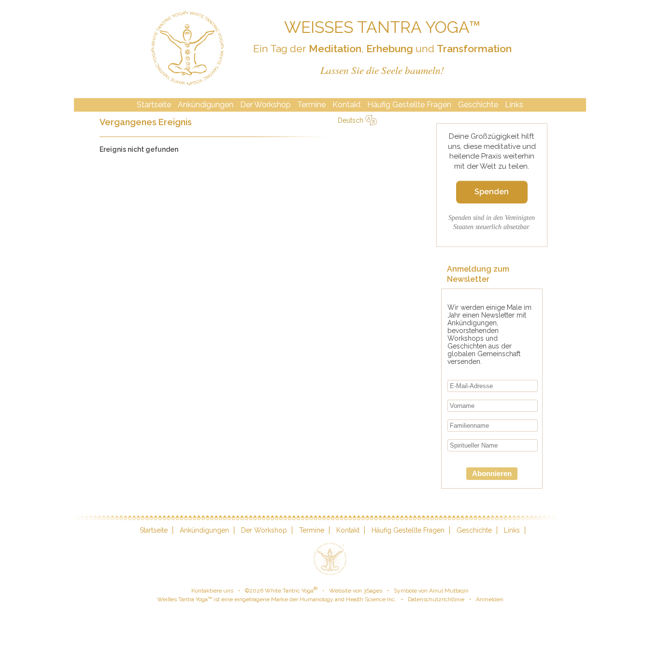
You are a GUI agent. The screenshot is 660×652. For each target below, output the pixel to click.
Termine (311, 104)
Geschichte (478, 104)
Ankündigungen (205, 104)
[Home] (187, 49)
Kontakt (346, 104)
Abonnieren (492, 473)
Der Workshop (265, 104)
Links (514, 104)
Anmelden (489, 599)
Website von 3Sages (355, 590)
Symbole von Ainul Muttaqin (431, 590)
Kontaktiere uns (212, 590)
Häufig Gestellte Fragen (409, 104)
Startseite (154, 104)
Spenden (491, 191)
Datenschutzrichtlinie (436, 599)
